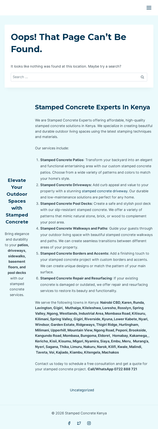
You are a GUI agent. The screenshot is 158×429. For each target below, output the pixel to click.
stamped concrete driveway (104, 191)
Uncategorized (82, 390)
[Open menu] (148, 8)
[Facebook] (69, 423)
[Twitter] (79, 423)
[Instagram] (89, 423)
